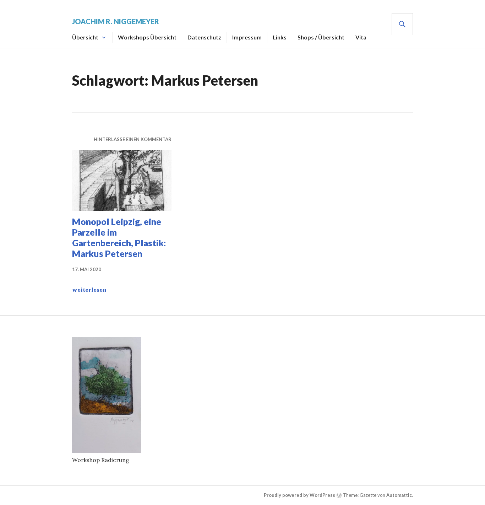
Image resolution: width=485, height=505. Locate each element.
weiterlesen (89, 289)
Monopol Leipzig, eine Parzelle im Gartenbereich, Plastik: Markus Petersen (119, 237)
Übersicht (85, 37)
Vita (360, 37)
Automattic (399, 495)
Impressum (247, 37)
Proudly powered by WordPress (299, 495)
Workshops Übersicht (147, 37)
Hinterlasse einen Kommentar (132, 139)
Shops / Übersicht (321, 37)
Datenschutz (204, 37)
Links (280, 37)
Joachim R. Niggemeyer (115, 21)
